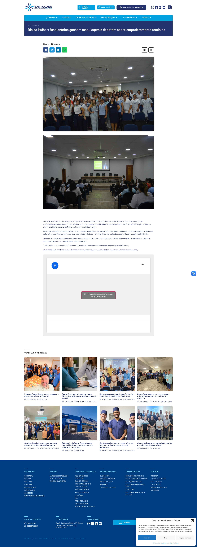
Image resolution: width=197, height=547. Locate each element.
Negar (166, 538)
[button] (192, 520)
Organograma (30, 487)
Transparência (128, 18)
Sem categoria (90, 401)
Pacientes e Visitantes (85, 18)
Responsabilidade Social (34, 496)
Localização (156, 484)
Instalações (29, 490)
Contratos (130, 490)
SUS (76, 498)
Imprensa (154, 476)
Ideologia (28, 484)
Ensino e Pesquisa (108, 18)
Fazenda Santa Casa (58, 481)
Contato (145, 18)
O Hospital (28, 476)
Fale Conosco (156, 482)
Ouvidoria (155, 490)
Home (29, 26)
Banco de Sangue (82, 504)
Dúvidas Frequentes (159, 487)
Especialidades (81, 487)
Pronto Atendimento (83, 484)
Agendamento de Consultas (81, 477)
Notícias (36, 26)
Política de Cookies (158, 543)
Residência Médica (107, 479)
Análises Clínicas (82, 490)
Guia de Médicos (81, 481)
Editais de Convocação (135, 476)
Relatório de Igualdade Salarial (135, 493)
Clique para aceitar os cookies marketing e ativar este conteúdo (98, 295)
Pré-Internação (81, 501)
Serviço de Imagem (82, 492)
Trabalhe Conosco (158, 479)
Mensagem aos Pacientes (85, 507)
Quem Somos (50, 18)
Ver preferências (185, 538)
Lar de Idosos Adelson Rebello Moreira (59, 477)
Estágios (103, 484)
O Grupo (65, 18)
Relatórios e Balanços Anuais (135, 485)
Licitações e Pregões (134, 482)
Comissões (28, 493)
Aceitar (147, 538)
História (27, 479)
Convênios (79, 495)
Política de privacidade (171, 543)
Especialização (106, 482)
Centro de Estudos (107, 487)
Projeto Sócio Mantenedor (136, 479)
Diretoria (28, 482)
